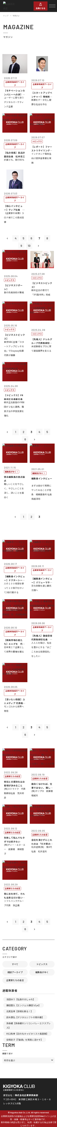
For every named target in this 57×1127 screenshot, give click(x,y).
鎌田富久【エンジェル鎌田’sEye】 (23, 1005)
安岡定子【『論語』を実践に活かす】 (24, 1039)
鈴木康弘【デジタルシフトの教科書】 (25, 1017)
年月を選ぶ (9, 1060)
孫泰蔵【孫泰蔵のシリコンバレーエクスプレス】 (28, 1025)
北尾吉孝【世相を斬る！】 (19, 1011)
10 (29, 245)
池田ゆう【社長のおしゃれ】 (20, 999)
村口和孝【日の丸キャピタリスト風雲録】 (27, 1033)
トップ (5, 15)
